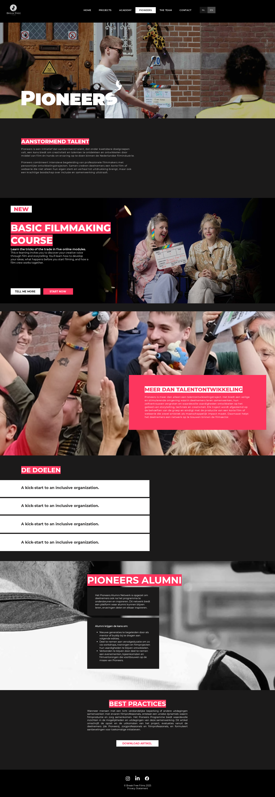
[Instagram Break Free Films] (128, 778)
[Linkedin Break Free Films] (137, 778)
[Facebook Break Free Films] (147, 778)
